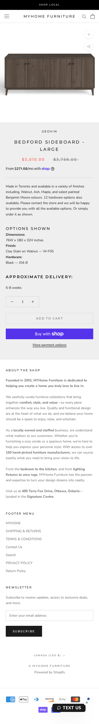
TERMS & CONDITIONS (24, 539)
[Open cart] (93, 16)
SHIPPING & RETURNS (23, 531)
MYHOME (13, 523)
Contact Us (14, 547)
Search (11, 555)
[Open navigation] (6, 16)
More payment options (50, 345)
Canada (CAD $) (47, 655)
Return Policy (16, 571)
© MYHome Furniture (50, 666)
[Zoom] (89, 34)
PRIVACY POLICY (19, 563)
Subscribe (24, 631)
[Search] (84, 16)
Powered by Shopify (49, 672)
